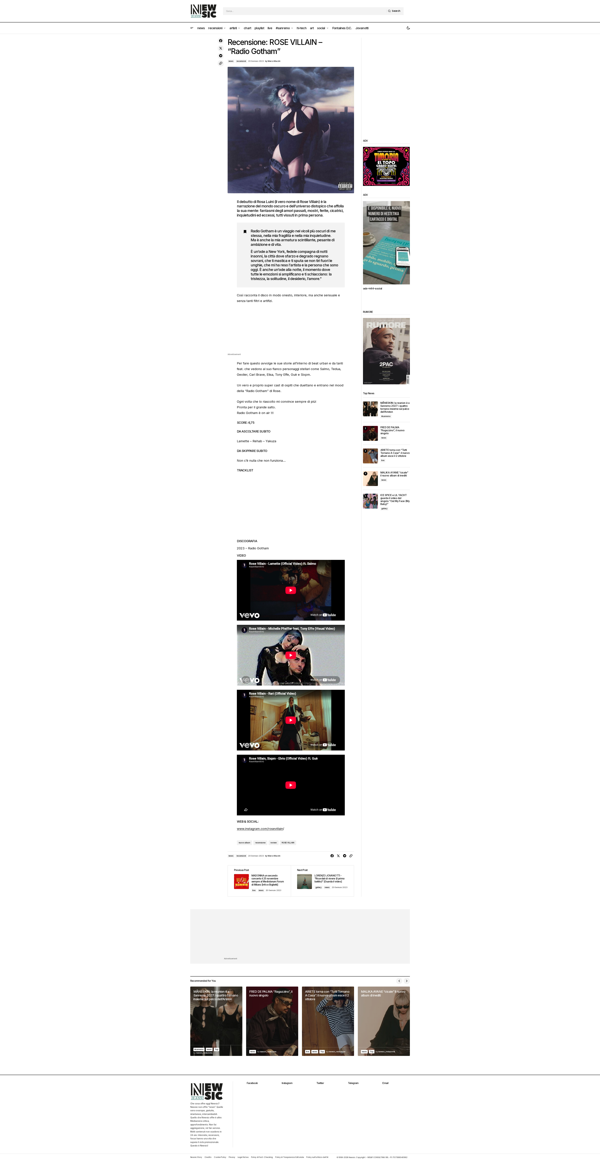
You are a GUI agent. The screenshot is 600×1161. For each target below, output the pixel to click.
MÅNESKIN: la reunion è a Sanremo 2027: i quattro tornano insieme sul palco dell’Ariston (395, 407)
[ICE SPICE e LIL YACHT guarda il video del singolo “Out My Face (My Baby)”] (370, 501)
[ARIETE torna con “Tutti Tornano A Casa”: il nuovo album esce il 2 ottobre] (370, 455)
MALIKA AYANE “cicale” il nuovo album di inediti (394, 474)
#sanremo (386, 416)
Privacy (232, 1157)
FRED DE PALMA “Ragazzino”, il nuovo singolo (392, 430)
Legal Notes (243, 1157)
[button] (192, 28)
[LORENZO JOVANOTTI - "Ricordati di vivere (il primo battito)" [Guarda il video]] (322, 881)
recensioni (241, 61)
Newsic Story (196, 1157)
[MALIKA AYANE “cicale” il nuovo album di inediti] (370, 478)
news (231, 61)
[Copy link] (220, 63)
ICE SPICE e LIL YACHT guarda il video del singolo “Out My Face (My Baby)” (395, 500)
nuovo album (244, 842)
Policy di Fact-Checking (262, 1157)
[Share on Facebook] (220, 41)
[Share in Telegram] (220, 56)
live (254, 890)
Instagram (287, 1083)
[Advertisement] (291, 331)
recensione (260, 842)
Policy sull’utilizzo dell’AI (317, 1157)
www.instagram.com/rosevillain (260, 829)
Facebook (252, 1083)
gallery (318, 887)
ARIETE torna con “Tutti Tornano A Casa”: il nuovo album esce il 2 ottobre (395, 452)
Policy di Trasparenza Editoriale (289, 1157)
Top (216, 1049)
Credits (208, 1157)
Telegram (353, 1083)
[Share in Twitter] (220, 48)
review (273, 842)
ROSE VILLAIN (288, 842)
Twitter (320, 1083)
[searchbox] (305, 11)
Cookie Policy (220, 1157)
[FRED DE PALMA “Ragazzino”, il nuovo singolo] (370, 433)
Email (385, 1083)
